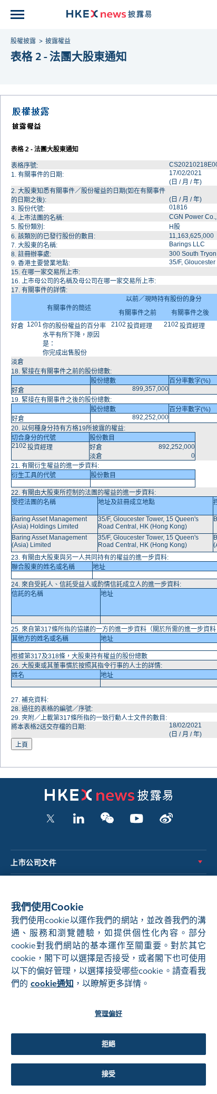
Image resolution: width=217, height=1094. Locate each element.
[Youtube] (136, 821)
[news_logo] (108, 14)
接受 (108, 1074)
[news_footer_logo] (108, 798)
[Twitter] (50, 821)
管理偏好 (109, 1014)
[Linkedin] (78, 821)
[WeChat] (107, 821)
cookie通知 (52, 983)
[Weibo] (166, 821)
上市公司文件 (33, 862)
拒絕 (108, 1044)
